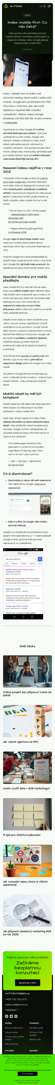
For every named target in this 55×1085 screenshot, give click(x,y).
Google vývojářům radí (32, 356)
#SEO (36, 214)
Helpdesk (10, 1010)
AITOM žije (27, 49)
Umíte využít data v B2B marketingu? (26, 788)
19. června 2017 (16, 465)
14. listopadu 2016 (17, 232)
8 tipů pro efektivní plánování (21, 835)
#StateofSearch (19, 214)
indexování (11, 122)
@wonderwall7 (16, 218)
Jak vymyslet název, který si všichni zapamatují (25, 883)
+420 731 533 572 (16, 999)
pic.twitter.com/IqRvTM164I (22, 222)
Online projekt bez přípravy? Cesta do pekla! (27, 694)
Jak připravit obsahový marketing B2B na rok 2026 (27, 933)
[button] (27, 15)
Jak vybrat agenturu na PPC (20, 742)
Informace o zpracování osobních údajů (16, 1070)
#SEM (30, 214)
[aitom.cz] (13, 6)
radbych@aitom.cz (16, 1004)
